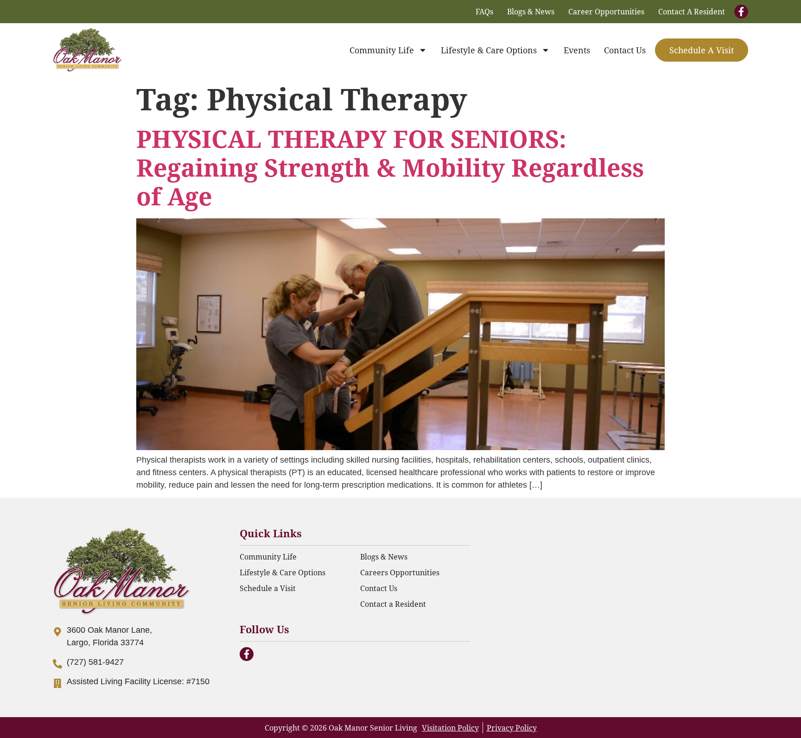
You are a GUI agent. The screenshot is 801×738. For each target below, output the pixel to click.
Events (577, 50)
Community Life (382, 50)
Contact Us (625, 50)
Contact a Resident (691, 11)
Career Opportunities (606, 11)
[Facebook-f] (741, 12)
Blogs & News (530, 11)
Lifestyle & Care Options (489, 50)
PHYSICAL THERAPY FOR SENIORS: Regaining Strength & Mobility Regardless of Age (390, 167)
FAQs (484, 11)
